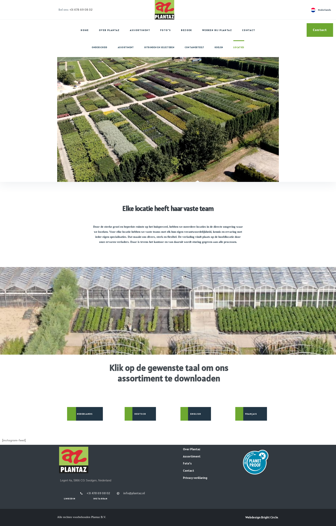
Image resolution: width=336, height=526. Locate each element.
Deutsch (140, 413)
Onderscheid (100, 47)
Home (85, 30)
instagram (100, 498)
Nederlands (85, 413)
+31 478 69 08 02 (81, 9)
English (195, 413)
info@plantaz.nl (134, 493)
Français (251, 413)
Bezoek (186, 30)
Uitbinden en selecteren (159, 47)
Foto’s (165, 30)
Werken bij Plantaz (217, 30)
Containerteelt (194, 47)
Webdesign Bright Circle (261, 517)
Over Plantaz (109, 30)
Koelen (219, 47)
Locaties (238, 47)
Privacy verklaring (195, 478)
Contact (248, 30)
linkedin (69, 498)
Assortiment (140, 30)
